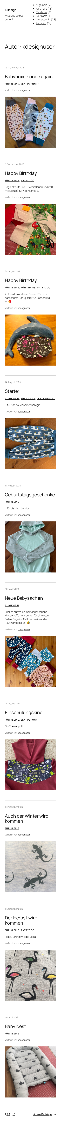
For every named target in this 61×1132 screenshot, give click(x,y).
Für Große (41, 8)
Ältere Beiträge (44, 1114)
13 (14, 1114)
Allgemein (41, 5)
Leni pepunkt (43, 19)
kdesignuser (24, 90)
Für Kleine (41, 12)
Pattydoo (41, 23)
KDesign (10, 10)
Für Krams (41, 16)
